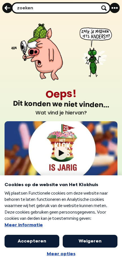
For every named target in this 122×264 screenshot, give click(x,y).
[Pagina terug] (7, 8)
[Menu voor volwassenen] (115, 8)
